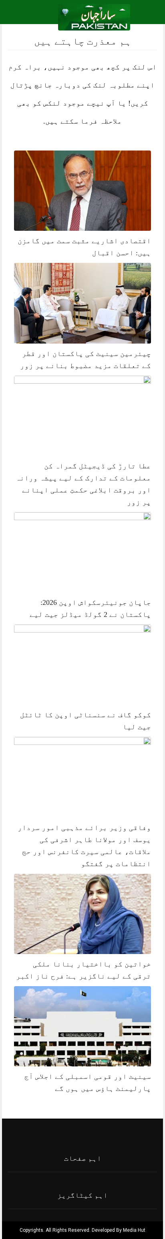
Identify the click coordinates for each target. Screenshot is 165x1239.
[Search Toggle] (40, 17)
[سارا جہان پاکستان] (94, 16)
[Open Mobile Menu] (148, 17)
